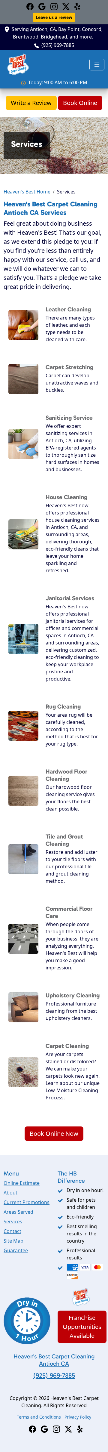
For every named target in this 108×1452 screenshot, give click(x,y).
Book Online (80, 103)
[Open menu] (96, 65)
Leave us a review (54, 17)
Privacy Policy (77, 1417)
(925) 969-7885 (57, 45)
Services (13, 1221)
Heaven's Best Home (27, 191)
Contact (12, 1231)
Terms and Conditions (39, 1417)
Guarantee (16, 1250)
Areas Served (18, 1212)
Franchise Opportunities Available (82, 1327)
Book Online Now (54, 1133)
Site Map (13, 1240)
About (10, 1192)
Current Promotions (27, 1202)
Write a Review (31, 103)
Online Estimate (22, 1183)
